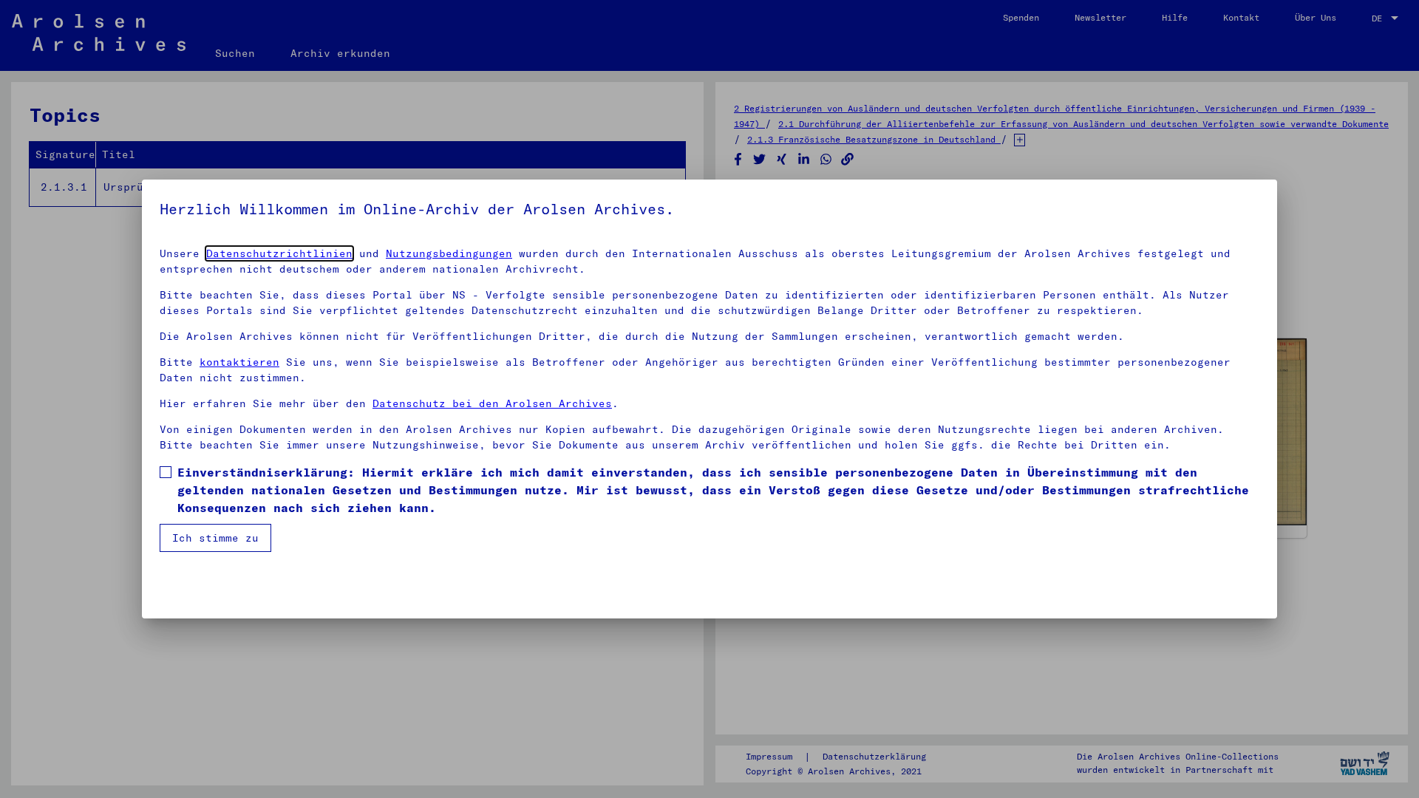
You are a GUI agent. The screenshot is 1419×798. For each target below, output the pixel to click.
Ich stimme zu (215, 538)
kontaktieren (239, 362)
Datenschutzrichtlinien (279, 253)
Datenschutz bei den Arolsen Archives (492, 403)
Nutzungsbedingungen (449, 253)
